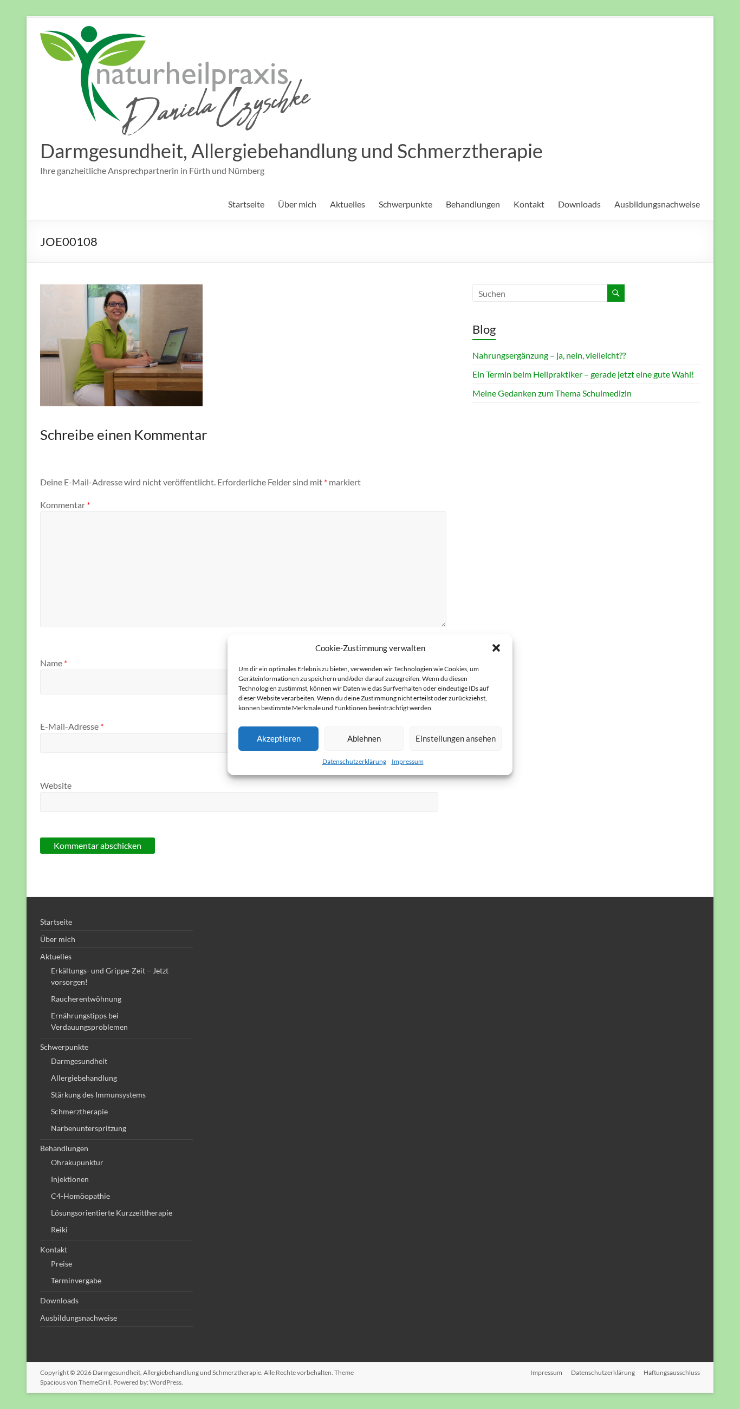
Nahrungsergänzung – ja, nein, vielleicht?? (549, 355)
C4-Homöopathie (80, 1195)
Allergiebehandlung (84, 1077)
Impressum (408, 761)
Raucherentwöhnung (86, 998)
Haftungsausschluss (672, 1372)
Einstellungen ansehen (456, 738)
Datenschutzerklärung (354, 761)
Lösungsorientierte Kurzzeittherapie (111, 1212)
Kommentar (65, 504)
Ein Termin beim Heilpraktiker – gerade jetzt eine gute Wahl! (583, 374)
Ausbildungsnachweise (657, 204)
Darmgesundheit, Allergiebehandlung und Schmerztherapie (291, 151)
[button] (496, 647)
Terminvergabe (76, 1280)
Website (56, 785)
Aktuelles (347, 204)
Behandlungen (473, 204)
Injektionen (70, 1179)
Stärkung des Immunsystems (98, 1094)
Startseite (246, 204)
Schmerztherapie (79, 1111)
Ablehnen (364, 738)
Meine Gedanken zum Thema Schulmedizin (552, 393)
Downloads (579, 204)
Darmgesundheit (79, 1061)
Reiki (59, 1229)
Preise (61, 1263)
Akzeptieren (279, 738)
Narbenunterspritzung (88, 1128)
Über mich (297, 204)
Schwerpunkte (405, 204)
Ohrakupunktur (77, 1162)
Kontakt (529, 204)
